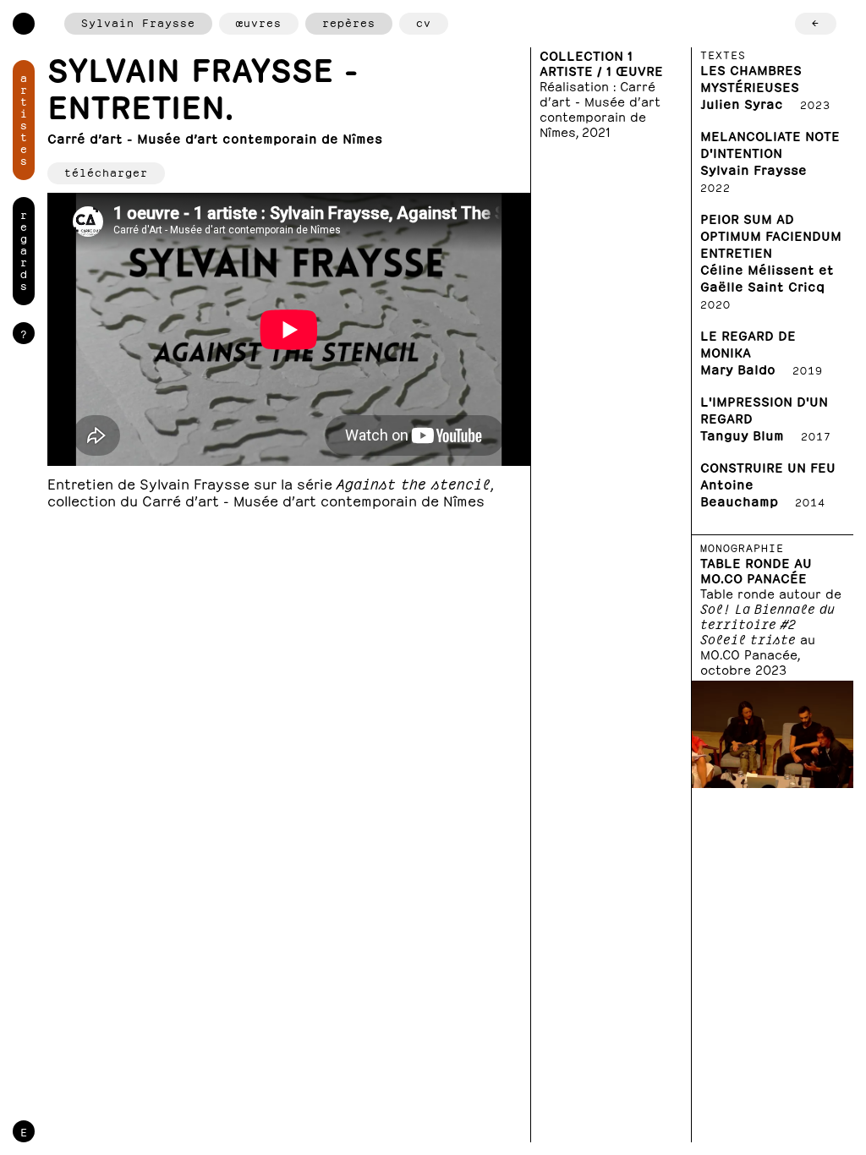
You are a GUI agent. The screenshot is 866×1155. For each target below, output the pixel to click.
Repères (348, 21)
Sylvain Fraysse (138, 21)
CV (423, 21)
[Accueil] (23, 24)
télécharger (106, 171)
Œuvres (259, 21)
